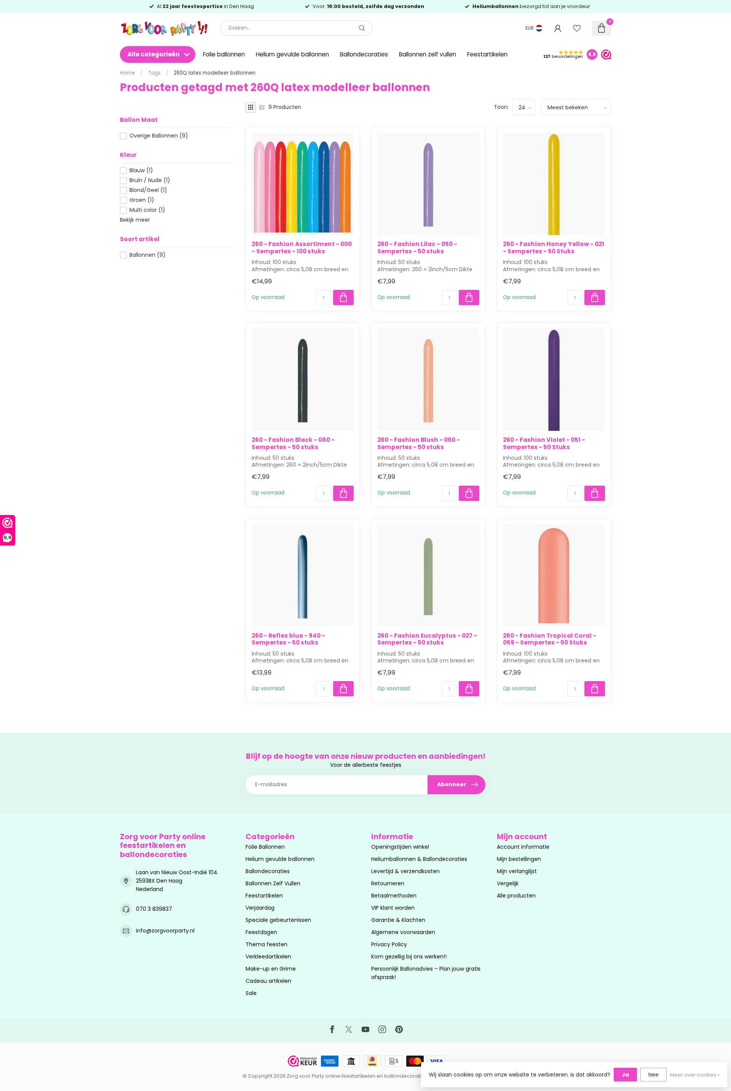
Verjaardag (260, 908)
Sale (251, 993)
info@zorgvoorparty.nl (165, 930)
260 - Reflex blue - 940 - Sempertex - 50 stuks (288, 639)
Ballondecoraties (364, 54)
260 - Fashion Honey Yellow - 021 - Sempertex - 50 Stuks (553, 248)
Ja (625, 1074)
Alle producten (516, 895)
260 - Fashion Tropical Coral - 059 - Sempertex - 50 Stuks (549, 639)
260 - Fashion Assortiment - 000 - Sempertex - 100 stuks (302, 248)
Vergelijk (508, 883)
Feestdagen (261, 932)
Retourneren (387, 883)
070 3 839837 (154, 909)
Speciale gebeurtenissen (278, 920)
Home (127, 73)
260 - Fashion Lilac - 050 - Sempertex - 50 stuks (417, 248)
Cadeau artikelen (268, 981)
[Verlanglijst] (577, 28)
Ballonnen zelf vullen (427, 54)
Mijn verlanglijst (517, 871)
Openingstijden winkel (400, 847)
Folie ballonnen (224, 54)
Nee (653, 1074)
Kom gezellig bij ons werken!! (409, 956)
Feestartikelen (487, 54)
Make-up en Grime (271, 969)
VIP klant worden (393, 908)
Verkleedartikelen (268, 956)
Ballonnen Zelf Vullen (273, 883)
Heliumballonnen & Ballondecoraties (419, 859)
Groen (141, 200)
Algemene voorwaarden (403, 932)
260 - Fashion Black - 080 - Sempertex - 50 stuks (293, 444)
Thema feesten (266, 944)
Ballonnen (147, 255)
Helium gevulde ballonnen (292, 54)
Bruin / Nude (149, 180)
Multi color (147, 210)
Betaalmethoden (394, 895)
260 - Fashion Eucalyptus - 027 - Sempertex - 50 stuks (427, 639)
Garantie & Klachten (398, 920)
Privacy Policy (389, 944)
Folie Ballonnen (265, 847)
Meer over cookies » (695, 1075)
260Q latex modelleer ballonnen (214, 73)
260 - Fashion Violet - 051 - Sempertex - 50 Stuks (544, 444)
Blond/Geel (148, 190)
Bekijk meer (135, 220)
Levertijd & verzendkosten (405, 871)
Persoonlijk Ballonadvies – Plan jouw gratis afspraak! (425, 973)
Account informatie (523, 847)
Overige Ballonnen (158, 136)
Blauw (141, 170)
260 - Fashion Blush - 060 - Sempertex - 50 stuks (418, 444)
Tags (154, 73)
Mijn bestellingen (519, 859)
